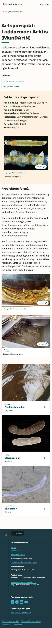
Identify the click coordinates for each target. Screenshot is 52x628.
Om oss (13, 547)
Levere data (17, 625)
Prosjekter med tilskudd (14, 12)
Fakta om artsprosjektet (14, 82)
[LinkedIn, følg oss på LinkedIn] (21, 602)
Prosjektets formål (11, 87)
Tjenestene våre (17, 551)
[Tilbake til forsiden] (13, 4)
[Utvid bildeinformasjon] (8, 172)
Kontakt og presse (18, 554)
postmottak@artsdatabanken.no (23, 582)
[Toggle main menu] (44, 4)
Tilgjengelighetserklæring (31, 621)
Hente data (6, 625)
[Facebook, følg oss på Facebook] (12, 602)
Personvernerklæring (10, 621)
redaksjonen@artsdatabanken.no (24, 562)
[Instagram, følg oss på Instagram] (17, 602)
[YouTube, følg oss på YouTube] (26, 602)
